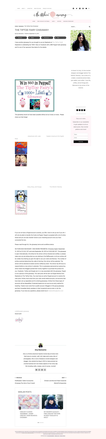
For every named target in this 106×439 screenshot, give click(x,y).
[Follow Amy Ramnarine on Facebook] (36, 370)
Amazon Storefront (68, 21)
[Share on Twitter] (2, 214)
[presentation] (28, 402)
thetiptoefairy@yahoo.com (55, 291)
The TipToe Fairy (57, 42)
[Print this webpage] (2, 222)
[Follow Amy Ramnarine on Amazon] (45, 370)
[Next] (61, 408)
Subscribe (81, 141)
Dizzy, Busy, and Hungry (34, 187)
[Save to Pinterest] (2, 217)
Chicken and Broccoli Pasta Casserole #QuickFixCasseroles (55, 380)
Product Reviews (47, 8)
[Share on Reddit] (2, 224)
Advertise (29, 8)
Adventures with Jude (34, 136)
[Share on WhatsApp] (2, 227)
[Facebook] (73, 8)
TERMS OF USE (57, 435)
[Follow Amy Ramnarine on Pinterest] (42, 370)
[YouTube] (86, 8)
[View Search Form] (89, 8)
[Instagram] (80, 8)
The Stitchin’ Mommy (56, 187)
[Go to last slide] (20, 408)
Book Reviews (37, 8)
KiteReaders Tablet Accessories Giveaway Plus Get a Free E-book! (25, 380)
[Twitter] (76, 8)
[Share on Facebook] (2, 212)
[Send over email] (2, 219)
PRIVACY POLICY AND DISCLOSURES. (28, 432)
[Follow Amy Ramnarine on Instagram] (39, 370)
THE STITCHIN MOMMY (50, 435)
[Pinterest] (83, 8)
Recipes (59, 21)
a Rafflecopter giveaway (22, 311)
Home (18, 8)
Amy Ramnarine (19, 33)
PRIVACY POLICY (62, 435)
